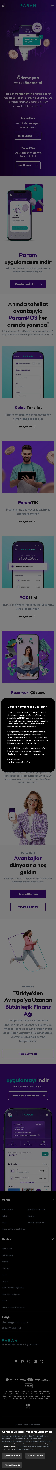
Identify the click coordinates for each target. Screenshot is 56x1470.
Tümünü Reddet (35, 1455)
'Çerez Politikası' (9, 1449)
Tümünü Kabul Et (12, 1465)
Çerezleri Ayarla (12, 1455)
